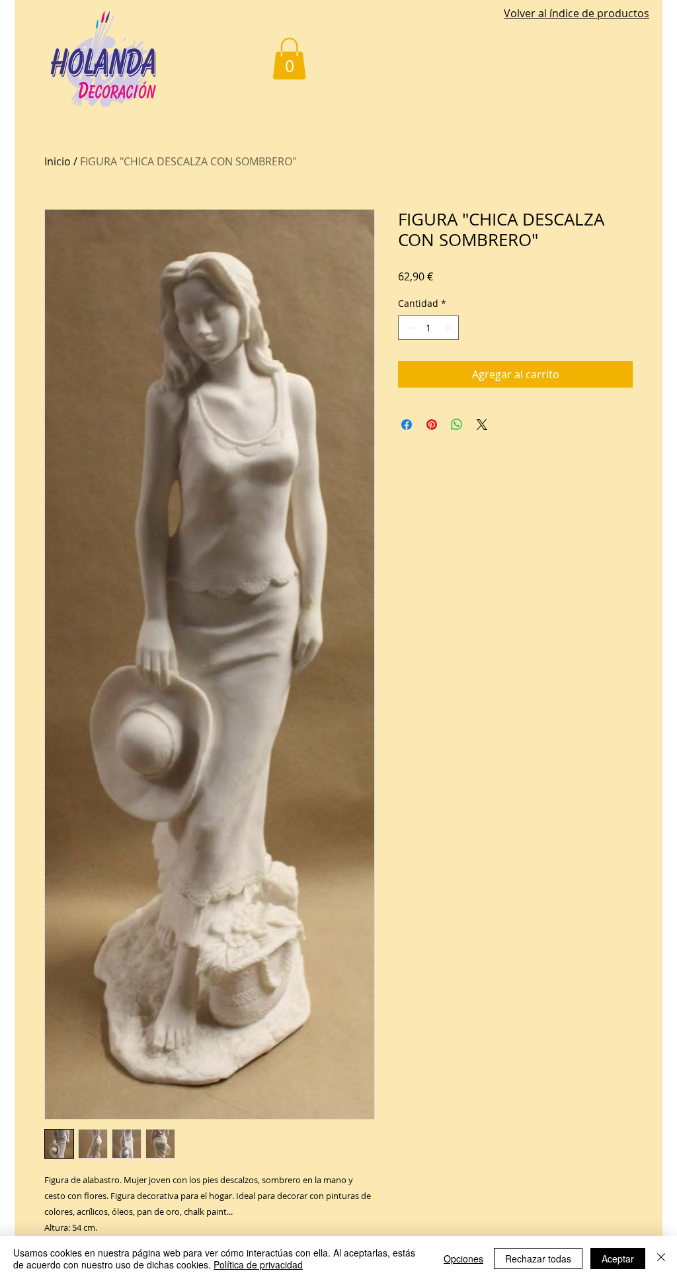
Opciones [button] (463, 1258)
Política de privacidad (258, 1264)
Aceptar (618, 1258)
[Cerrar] (661, 1258)
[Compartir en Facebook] (407, 425)
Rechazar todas (538, 1258)
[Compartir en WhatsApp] (457, 425)
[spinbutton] (428, 327)
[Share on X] (482, 425)
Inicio (57, 161)
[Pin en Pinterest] (432, 425)
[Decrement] (408, 327)
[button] (289, 58)
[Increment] (448, 327)
